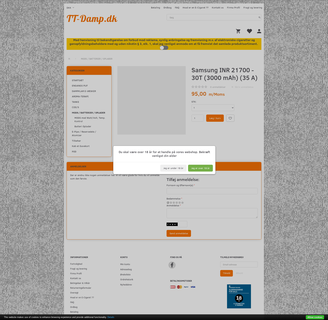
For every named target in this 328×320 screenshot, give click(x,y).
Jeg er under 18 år (173, 168)
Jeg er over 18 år (200, 168)
